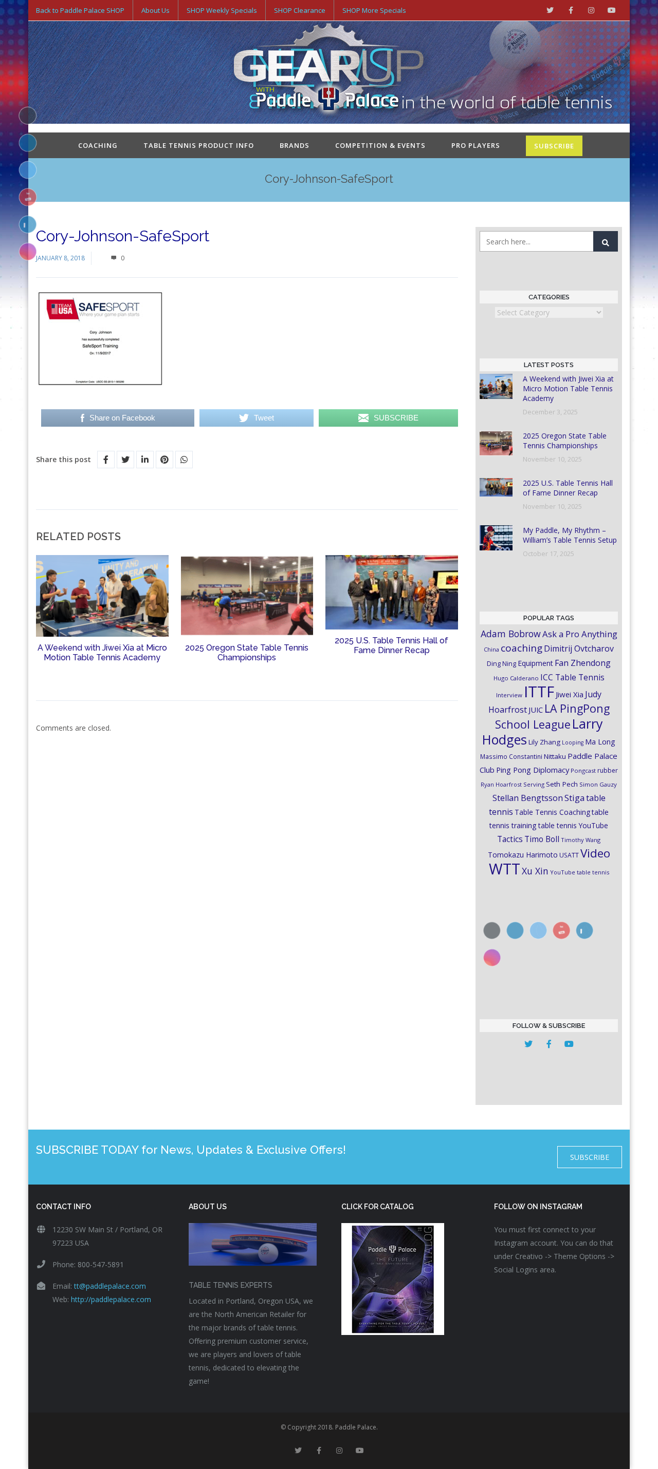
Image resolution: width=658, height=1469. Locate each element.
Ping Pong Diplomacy (532, 770)
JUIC (535, 709)
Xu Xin (535, 871)
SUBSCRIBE (554, 145)
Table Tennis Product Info (198, 145)
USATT (569, 855)
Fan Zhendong (583, 663)
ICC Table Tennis (572, 677)
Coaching (98, 145)
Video (595, 853)
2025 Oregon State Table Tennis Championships (246, 652)
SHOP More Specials (374, 10)
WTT (504, 868)
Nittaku (555, 756)
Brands (294, 145)
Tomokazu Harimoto (523, 855)
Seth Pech (562, 784)
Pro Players (475, 145)
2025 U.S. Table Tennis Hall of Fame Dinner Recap (391, 645)
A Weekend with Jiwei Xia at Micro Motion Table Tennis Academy (102, 652)
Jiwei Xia (569, 694)
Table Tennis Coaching (552, 812)
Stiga (574, 798)
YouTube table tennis (579, 872)
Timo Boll (541, 839)
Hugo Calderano (516, 678)
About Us (155, 10)
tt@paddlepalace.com (110, 1286)
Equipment (535, 663)
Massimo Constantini (511, 756)
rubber (607, 770)
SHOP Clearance (299, 10)
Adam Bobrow (511, 633)
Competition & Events (380, 145)
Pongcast (583, 770)
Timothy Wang (580, 840)
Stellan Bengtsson (527, 798)
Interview (509, 695)
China (491, 649)
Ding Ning (501, 663)
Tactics (510, 839)
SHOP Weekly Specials (222, 10)
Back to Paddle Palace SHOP (80, 10)
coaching (521, 648)
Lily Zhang (544, 742)
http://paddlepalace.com (111, 1299)
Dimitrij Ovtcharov (579, 648)
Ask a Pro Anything (579, 634)
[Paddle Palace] (329, 73)
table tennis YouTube (573, 825)
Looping (572, 742)
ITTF (539, 691)
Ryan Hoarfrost (501, 784)
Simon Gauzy (598, 784)
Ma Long (600, 742)
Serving (533, 784)
